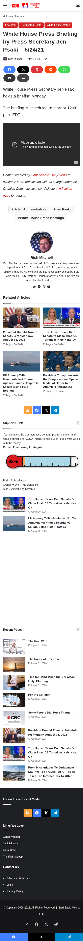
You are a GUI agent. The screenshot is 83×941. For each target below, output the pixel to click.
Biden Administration (29, 209)
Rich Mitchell (15, 59)
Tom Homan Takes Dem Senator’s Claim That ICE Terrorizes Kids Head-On (60, 335)
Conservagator (11, 836)
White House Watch (58, 24)
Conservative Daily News (49, 175)
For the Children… (40, 694)
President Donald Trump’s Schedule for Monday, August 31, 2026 (20, 335)
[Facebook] (9, 69)
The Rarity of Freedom (43, 659)
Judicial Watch (11, 843)
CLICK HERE (34, 438)
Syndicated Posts (31, 24)
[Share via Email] (9, 78)
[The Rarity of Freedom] (14, 664)
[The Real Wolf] (14, 646)
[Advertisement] (41, 580)
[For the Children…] (14, 700)
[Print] (23, 78)
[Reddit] (51, 69)
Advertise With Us (17, 878)
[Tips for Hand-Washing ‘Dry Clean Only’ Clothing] (14, 682)
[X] (23, 69)
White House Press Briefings (42, 218)
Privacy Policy (15, 891)
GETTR (54, 280)
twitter (28, 280)
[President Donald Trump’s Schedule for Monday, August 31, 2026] (21, 318)
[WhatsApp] (64, 69)
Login (10, 884)
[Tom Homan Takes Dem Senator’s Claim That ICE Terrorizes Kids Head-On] (61, 318)
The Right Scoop (13, 856)
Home (9, 16)
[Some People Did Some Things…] (14, 718)
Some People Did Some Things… (50, 712)
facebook (38, 280)
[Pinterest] (37, 69)
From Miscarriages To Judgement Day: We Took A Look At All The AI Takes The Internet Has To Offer (51, 772)
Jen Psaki (63, 209)
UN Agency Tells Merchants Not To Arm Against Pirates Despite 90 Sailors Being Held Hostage (21, 383)
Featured (20, 16)
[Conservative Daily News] (26, 5)
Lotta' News (10, 850)
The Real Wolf (37, 641)
